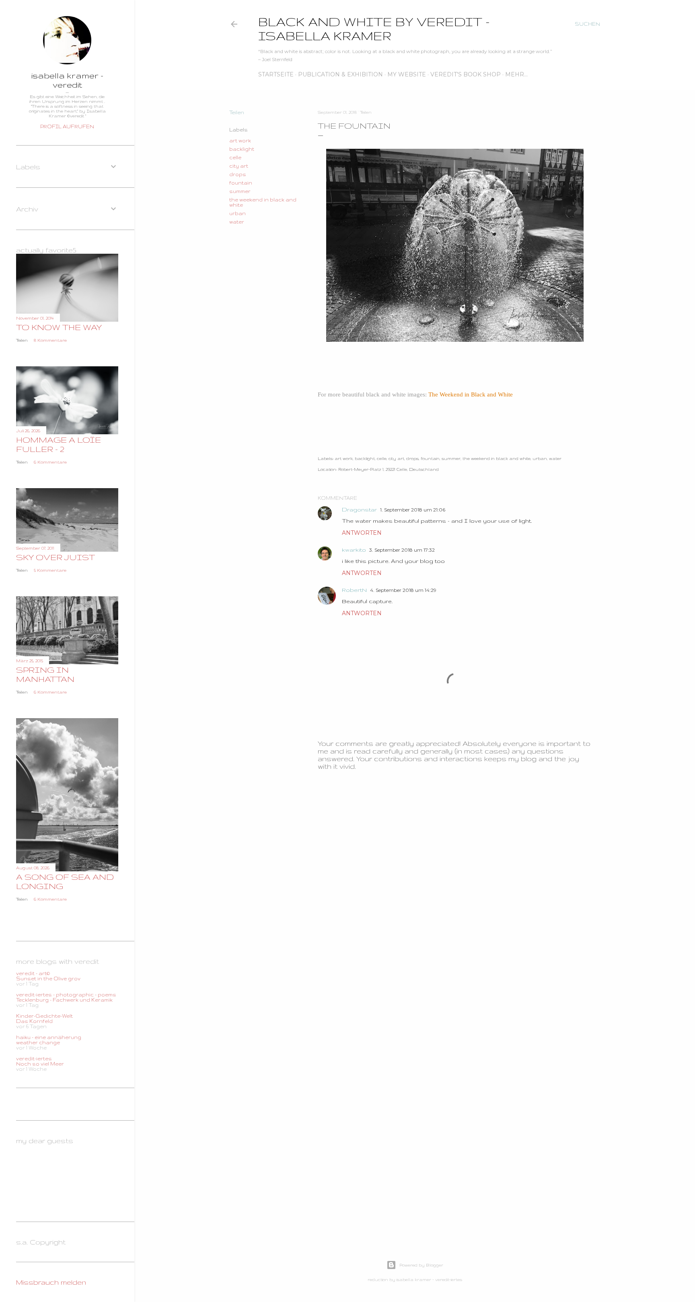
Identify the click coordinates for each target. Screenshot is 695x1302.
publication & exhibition (340, 74)
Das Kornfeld (34, 1021)
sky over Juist (55, 557)
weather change (38, 1042)
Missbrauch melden (51, 1282)
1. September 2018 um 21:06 (412, 510)
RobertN (354, 590)
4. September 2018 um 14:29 (403, 590)
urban (237, 213)
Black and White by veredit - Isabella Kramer (374, 28)
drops (237, 174)
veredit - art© (33, 973)
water (236, 221)
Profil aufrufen (67, 126)
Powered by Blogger (421, 1265)
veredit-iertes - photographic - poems (66, 994)
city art (238, 165)
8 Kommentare (50, 340)
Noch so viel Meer (40, 1063)
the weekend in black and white (497, 458)
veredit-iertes (34, 1058)
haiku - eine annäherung (48, 1037)
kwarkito (354, 549)
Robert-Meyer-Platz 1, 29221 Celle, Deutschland (388, 469)
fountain (240, 182)
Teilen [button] (236, 112)
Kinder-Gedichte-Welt (44, 1016)
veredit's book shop (465, 74)
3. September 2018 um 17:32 (402, 550)
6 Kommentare (50, 462)
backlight (241, 149)
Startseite (276, 74)
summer (240, 191)
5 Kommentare (50, 570)
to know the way (59, 327)
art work (240, 140)
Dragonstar (359, 509)
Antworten (362, 532)
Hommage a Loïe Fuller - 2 (58, 444)
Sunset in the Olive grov (48, 978)
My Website (406, 74)
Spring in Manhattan (45, 674)
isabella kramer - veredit (67, 80)
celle (235, 157)
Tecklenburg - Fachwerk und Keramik (64, 999)
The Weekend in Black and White (470, 394)
